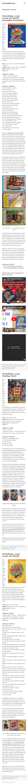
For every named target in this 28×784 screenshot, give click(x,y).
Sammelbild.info (8, 3)
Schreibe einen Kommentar (9, 368)
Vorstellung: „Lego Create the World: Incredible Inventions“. (13, 18)
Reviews (11, 364)
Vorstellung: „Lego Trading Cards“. (11, 374)
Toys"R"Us (11, 547)
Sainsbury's (9, 367)
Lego (22, 364)
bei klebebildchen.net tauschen (14, 266)
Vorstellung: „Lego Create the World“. (11, 555)
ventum (13, 367)
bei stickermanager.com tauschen (15, 267)
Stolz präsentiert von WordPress (9, 782)
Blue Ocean (18, 364)
